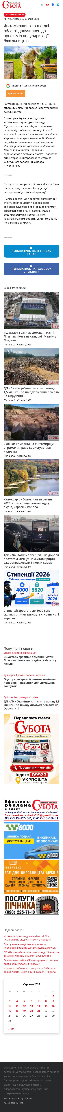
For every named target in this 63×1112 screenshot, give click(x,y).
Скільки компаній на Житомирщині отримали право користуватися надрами (30, 447)
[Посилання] (11, 5)
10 (9, 1006)
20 (31, 1011)
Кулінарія (9, 675)
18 (17, 1011)
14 (38, 1006)
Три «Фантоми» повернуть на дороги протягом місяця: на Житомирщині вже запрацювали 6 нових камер (31, 559)
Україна (40, 675)
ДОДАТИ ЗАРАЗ (15, 93)
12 (24, 1006)
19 (24, 1011)
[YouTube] (47, 4)
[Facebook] (52, 4)
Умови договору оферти (18, 1098)
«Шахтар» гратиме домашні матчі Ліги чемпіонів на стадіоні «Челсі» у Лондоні (30, 336)
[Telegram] (58, 4)
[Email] (41, 4)
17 (9, 1011)
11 (17, 1006)
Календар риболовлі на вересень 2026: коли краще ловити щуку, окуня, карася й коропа (28, 503)
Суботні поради (25, 675)
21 (38, 1011)
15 (46, 1006)
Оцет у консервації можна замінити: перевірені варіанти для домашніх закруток (30, 682)
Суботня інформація (24, 652)
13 (31, 1006)
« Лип (11, 1029)
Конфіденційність (14, 1103)
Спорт (7, 652)
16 (53, 1006)
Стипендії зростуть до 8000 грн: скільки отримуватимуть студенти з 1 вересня (31, 614)
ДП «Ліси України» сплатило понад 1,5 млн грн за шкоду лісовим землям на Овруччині (31, 392)
